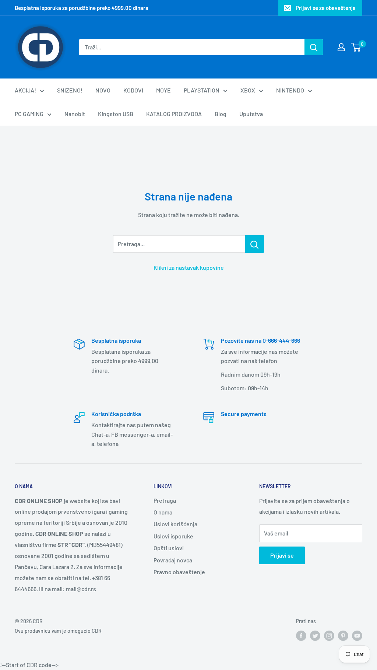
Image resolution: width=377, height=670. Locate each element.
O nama (163, 512)
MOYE (163, 90)
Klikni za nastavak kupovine (189, 267)
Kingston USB (115, 113)
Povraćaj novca (173, 559)
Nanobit (74, 113)
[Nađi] (313, 47)
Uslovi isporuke (173, 536)
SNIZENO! (69, 90)
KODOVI (133, 90)
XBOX (247, 90)
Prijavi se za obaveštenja (326, 7)
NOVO (102, 90)
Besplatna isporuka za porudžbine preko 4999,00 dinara (81, 7)
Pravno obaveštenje (179, 571)
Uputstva (251, 113)
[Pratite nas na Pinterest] (343, 635)
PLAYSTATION (201, 90)
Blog (220, 113)
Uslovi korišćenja (175, 523)
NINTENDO (290, 90)
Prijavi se (282, 555)
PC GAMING (29, 113)
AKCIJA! (25, 90)
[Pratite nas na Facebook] (301, 635)
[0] (356, 47)
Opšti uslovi (169, 547)
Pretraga (165, 500)
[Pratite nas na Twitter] (315, 635)
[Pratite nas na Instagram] (329, 635)
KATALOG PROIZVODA (174, 113)
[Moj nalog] (341, 47)
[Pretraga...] (254, 244)
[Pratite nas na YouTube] (357, 635)
